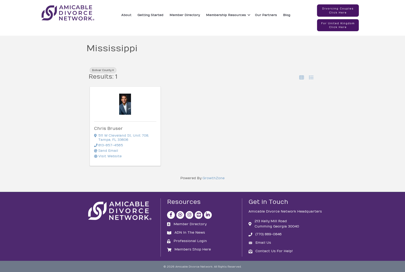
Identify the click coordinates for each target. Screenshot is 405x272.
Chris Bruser (108, 128)
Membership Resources (226, 15)
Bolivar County (102, 70)
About (126, 15)
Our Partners (266, 15)
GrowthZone (213, 178)
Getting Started (150, 15)
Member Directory (185, 15)
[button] (338, 10)
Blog (286, 15)
